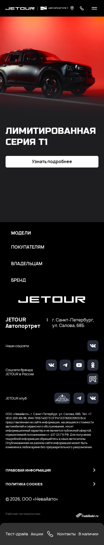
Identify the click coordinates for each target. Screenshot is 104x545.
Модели (21, 233)
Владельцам (26, 264)
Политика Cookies (24, 484)
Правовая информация (28, 470)
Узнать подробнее (52, 161)
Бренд (18, 280)
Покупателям (27, 247)
